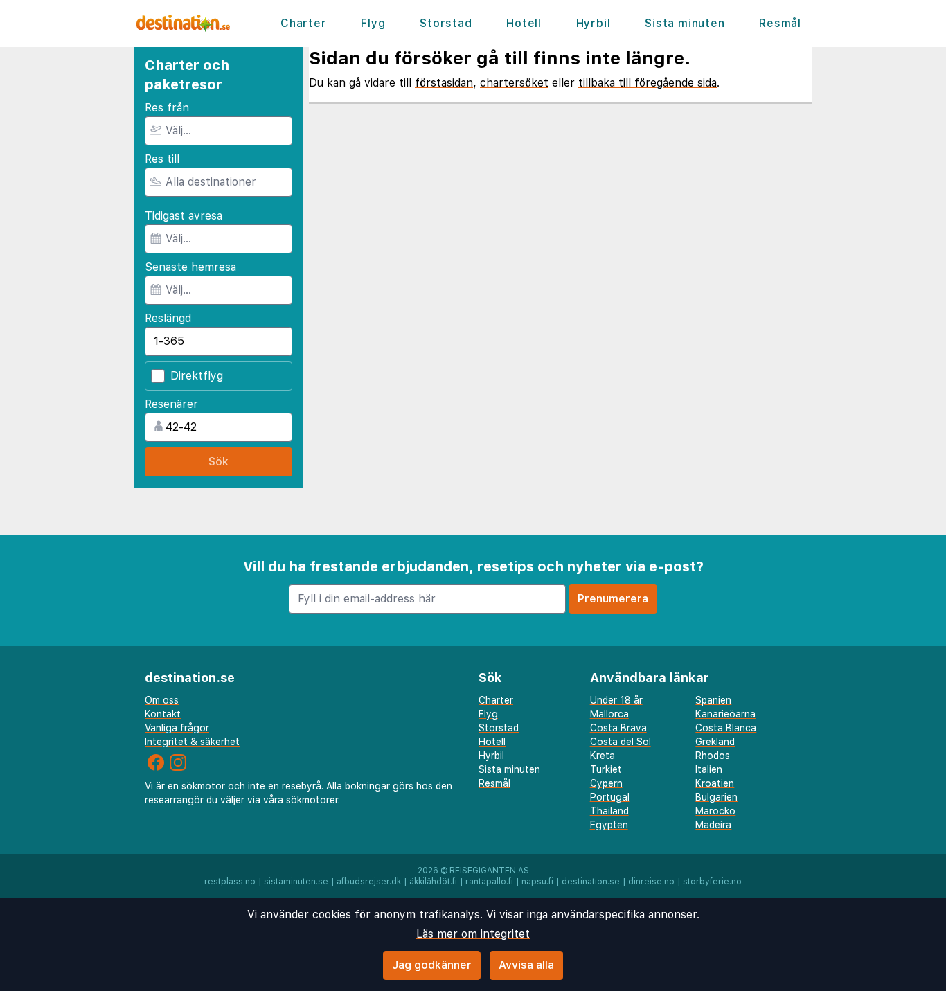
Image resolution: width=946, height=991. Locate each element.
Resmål (780, 23)
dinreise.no (651, 881)
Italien (708, 769)
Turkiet (606, 769)
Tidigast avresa (183, 215)
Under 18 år (616, 700)
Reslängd (168, 318)
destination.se (591, 881)
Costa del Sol (620, 741)
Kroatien (714, 783)
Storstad (446, 23)
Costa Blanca (725, 727)
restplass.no (230, 881)
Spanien (713, 700)
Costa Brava (618, 727)
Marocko (715, 810)
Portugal (610, 797)
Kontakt (163, 714)
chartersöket (514, 82)
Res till (162, 159)
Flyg (373, 23)
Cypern (606, 783)
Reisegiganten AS (489, 870)
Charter (303, 23)
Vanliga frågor (177, 727)
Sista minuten (684, 23)
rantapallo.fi (489, 881)
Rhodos (712, 755)
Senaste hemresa (190, 267)
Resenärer (171, 404)
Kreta (602, 755)
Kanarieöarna (725, 714)
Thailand (609, 810)
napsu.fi (537, 881)
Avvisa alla (526, 965)
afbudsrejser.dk (369, 881)
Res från (167, 107)
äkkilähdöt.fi (433, 881)
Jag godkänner (432, 965)
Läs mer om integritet (473, 933)
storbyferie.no (712, 881)
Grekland (715, 741)
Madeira (713, 824)
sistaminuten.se (296, 881)
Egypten (609, 824)
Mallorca (609, 714)
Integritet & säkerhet (192, 741)
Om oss (162, 700)
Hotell (524, 23)
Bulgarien (716, 797)
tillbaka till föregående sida (647, 82)
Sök (218, 461)
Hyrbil (593, 23)
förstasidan (444, 82)
